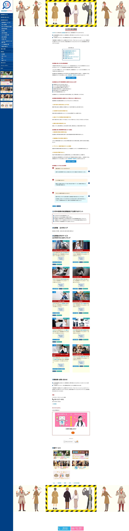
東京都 (65, 483)
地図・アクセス (4, 56)
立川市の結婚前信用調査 (77, 250)
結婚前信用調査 (84, 252)
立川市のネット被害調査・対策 (58, 301)
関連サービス (4, 60)
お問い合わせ (3, 62)
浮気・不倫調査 (83, 303)
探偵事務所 (59, 483)
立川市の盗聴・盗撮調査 (77, 327)
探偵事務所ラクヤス (4, 14)
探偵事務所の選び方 (4, 20)
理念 (2, 58)
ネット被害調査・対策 (63, 303)
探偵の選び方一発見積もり (61, 258)
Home (54, 483)
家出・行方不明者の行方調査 (57, 262)
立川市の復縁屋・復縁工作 (77, 354)
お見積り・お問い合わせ (68, 58)
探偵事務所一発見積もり (72, 75)
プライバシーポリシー (4, 65)
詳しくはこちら (59, 264)
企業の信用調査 (63, 279)
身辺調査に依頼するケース (69, 52)
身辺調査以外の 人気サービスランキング (71, 56)
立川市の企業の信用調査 (57, 277)
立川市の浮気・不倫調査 (77, 301)
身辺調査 (63, 32)
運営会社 (2, 51)
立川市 (53, 32)
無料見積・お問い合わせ (5, 17)
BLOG (2, 68)
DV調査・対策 (82, 279)
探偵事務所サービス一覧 (6, 22)
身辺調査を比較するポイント (69, 53)
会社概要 (3, 54)
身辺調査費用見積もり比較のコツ (70, 51)
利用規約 (55, 403)
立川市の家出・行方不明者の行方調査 (59, 250)
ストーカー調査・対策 (56, 339)
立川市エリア (66, 55)
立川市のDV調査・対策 (77, 277)
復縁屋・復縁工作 (84, 356)
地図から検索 (3, 48)
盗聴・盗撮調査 (83, 330)
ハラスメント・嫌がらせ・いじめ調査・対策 (7, 41)
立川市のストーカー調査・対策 (58, 327)
